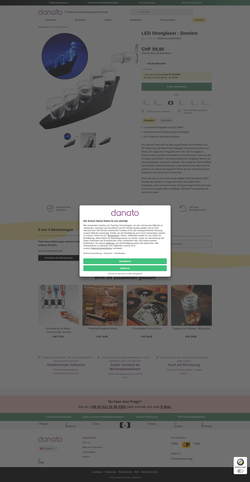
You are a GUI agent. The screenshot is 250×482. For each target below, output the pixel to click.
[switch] (240, 471)
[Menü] (245, 458)
